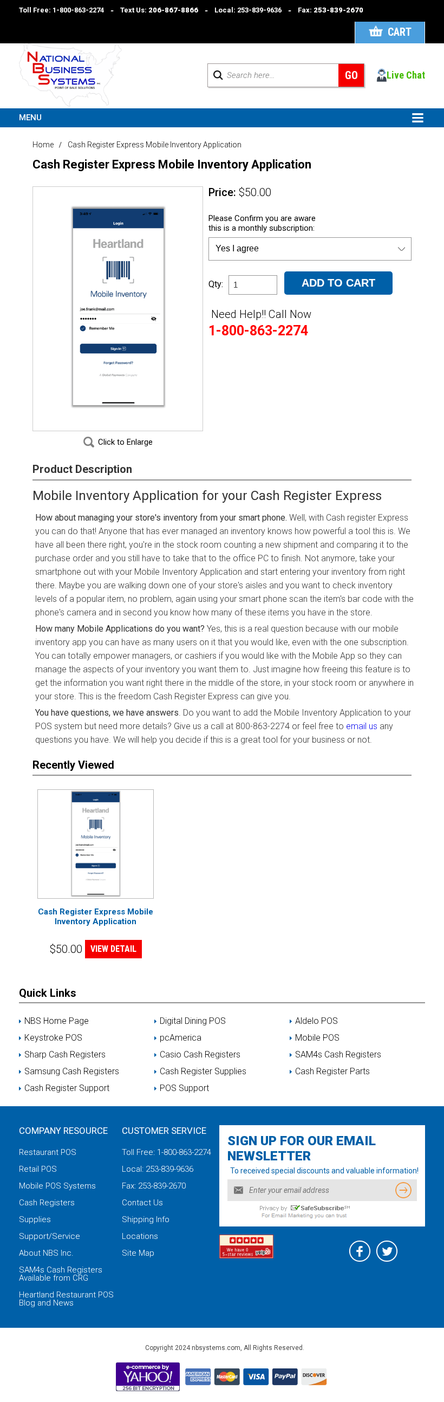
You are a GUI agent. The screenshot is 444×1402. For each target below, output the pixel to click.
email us (361, 726)
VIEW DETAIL (113, 949)
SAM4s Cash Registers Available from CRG (60, 1274)
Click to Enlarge (125, 442)
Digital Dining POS (193, 1021)
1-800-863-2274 (78, 10)
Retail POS (38, 1169)
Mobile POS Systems (57, 1186)
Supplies (35, 1219)
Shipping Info (145, 1219)
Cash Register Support (66, 1088)
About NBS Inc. (46, 1253)
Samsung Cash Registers (71, 1071)
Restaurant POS (47, 1152)
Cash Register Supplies (203, 1071)
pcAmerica (180, 1038)
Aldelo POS (316, 1021)
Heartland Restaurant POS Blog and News (66, 1299)
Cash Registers (47, 1203)
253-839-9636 (259, 10)
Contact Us (142, 1203)
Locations (140, 1236)
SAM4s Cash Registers (338, 1054)
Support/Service (49, 1236)
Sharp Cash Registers (65, 1054)
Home (43, 144)
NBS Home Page (56, 1021)
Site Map (138, 1253)
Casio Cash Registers (200, 1054)
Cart (400, 31)
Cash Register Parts (332, 1071)
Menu (30, 117)
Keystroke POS (53, 1038)
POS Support (184, 1088)
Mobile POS (317, 1038)
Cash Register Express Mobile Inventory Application (95, 916)
